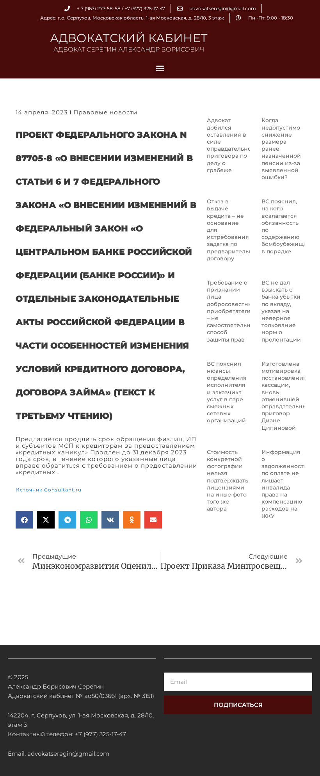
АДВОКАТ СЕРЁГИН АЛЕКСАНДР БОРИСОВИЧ (128, 49)
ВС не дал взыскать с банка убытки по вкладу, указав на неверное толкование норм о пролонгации (281, 311)
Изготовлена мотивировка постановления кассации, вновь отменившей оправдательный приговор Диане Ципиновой (286, 395)
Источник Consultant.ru (49, 490)
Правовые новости (105, 112)
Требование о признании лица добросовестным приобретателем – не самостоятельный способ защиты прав (233, 311)
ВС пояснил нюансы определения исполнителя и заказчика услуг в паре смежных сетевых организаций (227, 392)
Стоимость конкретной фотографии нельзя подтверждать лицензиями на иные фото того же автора (227, 481)
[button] (160, 68)
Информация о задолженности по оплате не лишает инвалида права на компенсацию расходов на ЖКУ (284, 484)
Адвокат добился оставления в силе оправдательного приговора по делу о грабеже (232, 145)
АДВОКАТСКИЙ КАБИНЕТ (129, 38)
